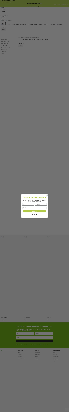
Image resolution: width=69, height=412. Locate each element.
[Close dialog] (46, 195)
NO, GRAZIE (34, 214)
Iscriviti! (34, 211)
